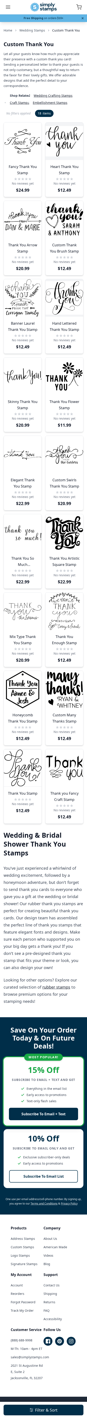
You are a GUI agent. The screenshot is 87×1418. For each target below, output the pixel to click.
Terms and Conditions (44, 1203)
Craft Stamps (19, 103)
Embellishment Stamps (50, 103)
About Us (50, 1238)
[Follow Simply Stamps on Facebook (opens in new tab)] (48, 1341)
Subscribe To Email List (43, 1176)
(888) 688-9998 (21, 1340)
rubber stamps (56, 987)
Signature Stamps (24, 1264)
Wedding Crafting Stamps (53, 95)
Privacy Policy (69, 1203)
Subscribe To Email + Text (43, 1114)
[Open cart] (79, 7)
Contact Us (52, 1285)
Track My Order (22, 1310)
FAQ (47, 1310)
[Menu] (8, 7)
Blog (47, 1264)
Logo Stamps (20, 1255)
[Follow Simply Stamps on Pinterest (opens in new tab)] (59, 1341)
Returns (49, 1302)
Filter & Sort (46, 1410)
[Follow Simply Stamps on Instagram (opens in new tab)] (71, 1341)
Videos (48, 1255)
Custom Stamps (22, 1247)
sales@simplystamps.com (30, 1357)
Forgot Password (23, 1302)
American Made (55, 1247)
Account (17, 1285)
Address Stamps (23, 1238)
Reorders (17, 1294)
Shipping (50, 1294)
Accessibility (53, 1319)
